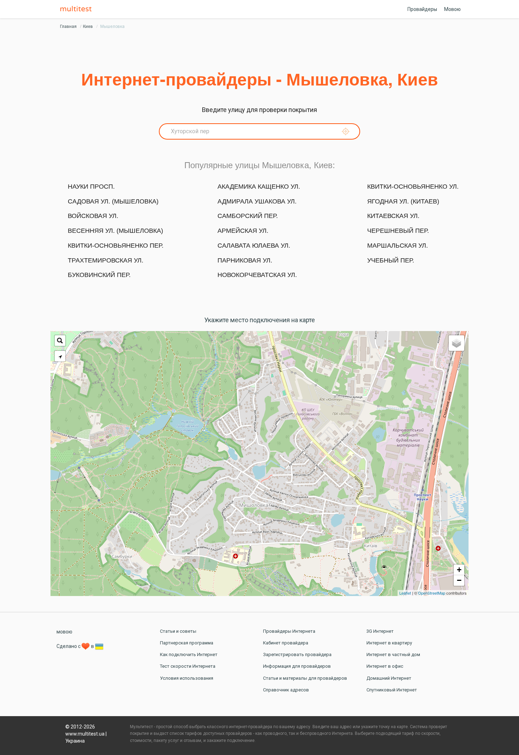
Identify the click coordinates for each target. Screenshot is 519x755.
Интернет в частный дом (393, 654)
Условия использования (186, 678)
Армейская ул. (242, 230)
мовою (64, 632)
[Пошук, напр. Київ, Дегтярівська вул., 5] (60, 340)
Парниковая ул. (244, 260)
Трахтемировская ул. (105, 260)
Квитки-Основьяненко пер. (115, 245)
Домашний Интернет (388, 678)
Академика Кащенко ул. (258, 186)
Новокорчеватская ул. (257, 274)
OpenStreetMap (431, 593)
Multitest (77, 9)
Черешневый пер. (398, 230)
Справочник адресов (286, 689)
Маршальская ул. (397, 245)
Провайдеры (422, 9)
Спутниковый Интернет (391, 689)
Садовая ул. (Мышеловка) (113, 201)
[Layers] (456, 343)
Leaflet (405, 593)
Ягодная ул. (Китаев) (403, 201)
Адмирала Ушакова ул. (257, 201)
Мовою (452, 9)
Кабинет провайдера (285, 642)
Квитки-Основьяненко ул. (413, 186)
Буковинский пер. (99, 274)
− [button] (459, 580)
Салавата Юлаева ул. (253, 245)
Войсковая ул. (93, 215)
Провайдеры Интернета (289, 631)
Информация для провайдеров (297, 666)
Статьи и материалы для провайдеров (305, 678)
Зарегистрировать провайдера (297, 654)
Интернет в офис (384, 666)
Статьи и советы (178, 631)
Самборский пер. (247, 215)
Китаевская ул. (393, 215)
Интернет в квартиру (389, 642)
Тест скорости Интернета (187, 666)
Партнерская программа (186, 642)
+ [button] (459, 569)
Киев (88, 26)
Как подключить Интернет (188, 654)
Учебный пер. (390, 260)
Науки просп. (91, 186)
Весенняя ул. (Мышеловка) (115, 230)
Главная (68, 26)
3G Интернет (380, 631)
